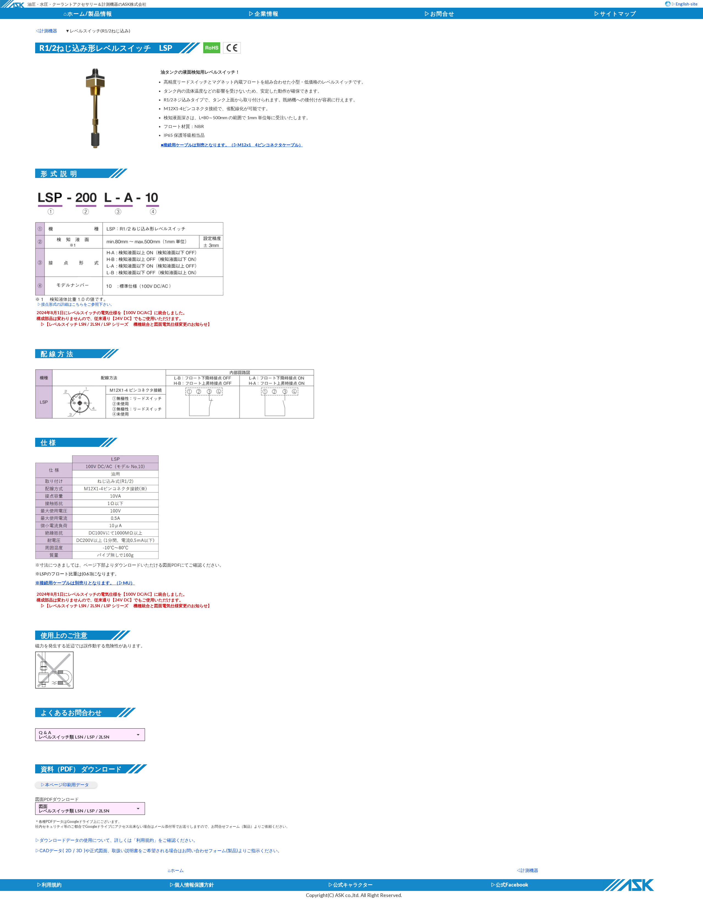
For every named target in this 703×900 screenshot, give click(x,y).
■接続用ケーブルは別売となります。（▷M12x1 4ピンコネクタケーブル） (232, 144)
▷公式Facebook (509, 885)
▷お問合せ (439, 13)
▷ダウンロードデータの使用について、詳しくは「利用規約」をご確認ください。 (116, 840)
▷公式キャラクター (350, 885)
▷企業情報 (264, 13)
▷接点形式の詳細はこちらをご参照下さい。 (74, 304)
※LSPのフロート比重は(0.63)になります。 (77, 573)
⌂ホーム (176, 870)
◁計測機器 (527, 870)
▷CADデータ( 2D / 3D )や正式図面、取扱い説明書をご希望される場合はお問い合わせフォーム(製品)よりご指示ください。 (158, 850)
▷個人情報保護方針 (191, 885)
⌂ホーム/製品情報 (87, 13)
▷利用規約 (49, 885)
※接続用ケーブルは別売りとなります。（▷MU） (85, 582)
